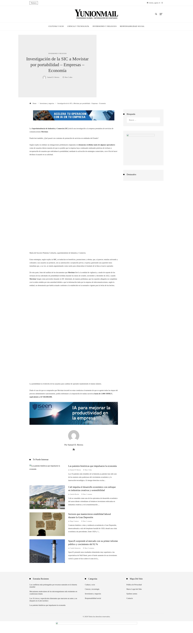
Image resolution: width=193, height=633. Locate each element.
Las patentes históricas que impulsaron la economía (92, 466)
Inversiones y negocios (57, 53)
